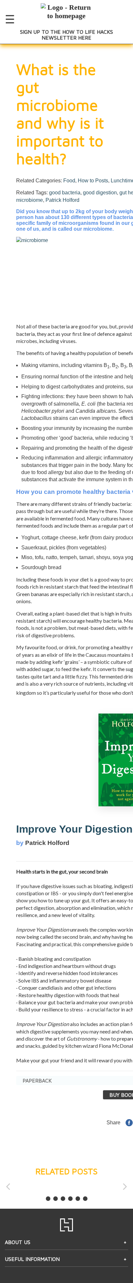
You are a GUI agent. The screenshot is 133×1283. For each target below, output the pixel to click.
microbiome (29, 200)
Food (69, 180)
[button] (8, 1186)
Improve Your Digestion (74, 829)
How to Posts (93, 180)
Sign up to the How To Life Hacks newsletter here (66, 35)
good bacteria (64, 192)
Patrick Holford (62, 200)
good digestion (100, 192)
